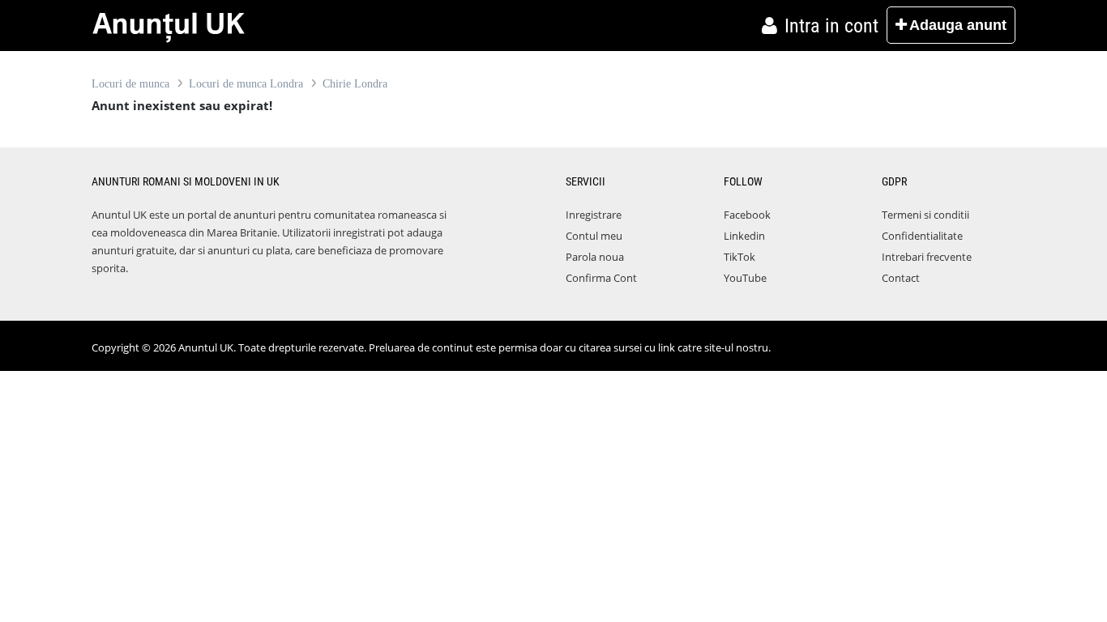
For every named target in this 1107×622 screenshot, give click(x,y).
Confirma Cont (601, 278)
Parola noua (595, 256)
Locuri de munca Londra (246, 84)
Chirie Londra (355, 84)
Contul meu (594, 235)
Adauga (958, 25)
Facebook (747, 214)
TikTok (739, 256)
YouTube (745, 278)
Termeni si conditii (925, 214)
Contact (901, 278)
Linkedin (744, 235)
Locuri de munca (130, 84)
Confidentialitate (922, 235)
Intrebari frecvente (927, 256)
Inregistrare (594, 214)
